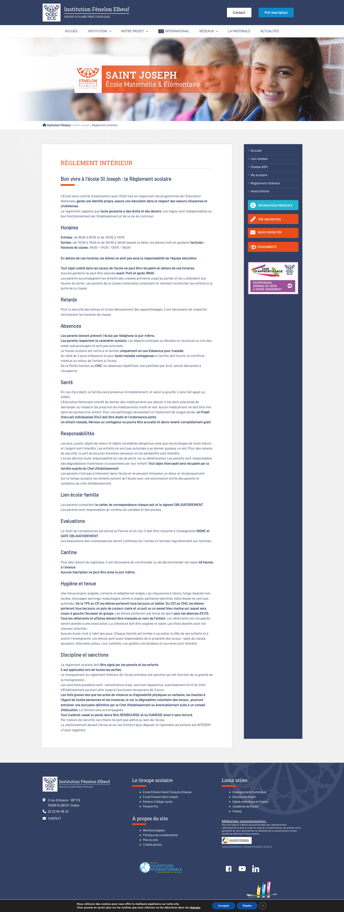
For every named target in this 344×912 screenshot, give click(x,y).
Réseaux (206, 31)
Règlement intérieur (265, 183)
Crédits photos (152, 844)
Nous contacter (269, 232)
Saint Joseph (81, 125)
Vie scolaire (259, 175)
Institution (97, 31)
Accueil (71, 31)
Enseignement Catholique (249, 792)
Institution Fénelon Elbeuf (96, 9)
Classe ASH (259, 167)
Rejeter (247, 906)
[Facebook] (228, 869)
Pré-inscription (276, 12)
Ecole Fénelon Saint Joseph (160, 797)
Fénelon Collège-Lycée (158, 801)
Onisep (237, 811)
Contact (239, 12)
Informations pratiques (275, 205)
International (177, 31)
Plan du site (150, 840)
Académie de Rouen (245, 806)
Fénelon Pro (150, 806)
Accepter (223, 906)
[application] (296, 12)
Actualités (269, 31)
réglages (195, 907)
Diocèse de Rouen (244, 797)
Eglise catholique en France (250, 801)
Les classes (259, 158)
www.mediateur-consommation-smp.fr (247, 846)
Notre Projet (132, 31)
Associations (260, 191)
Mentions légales (154, 830)
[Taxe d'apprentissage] (273, 278)
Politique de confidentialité (160, 835)
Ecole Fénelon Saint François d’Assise (167, 792)
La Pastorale (239, 31)
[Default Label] (242, 869)
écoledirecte (267, 246)
